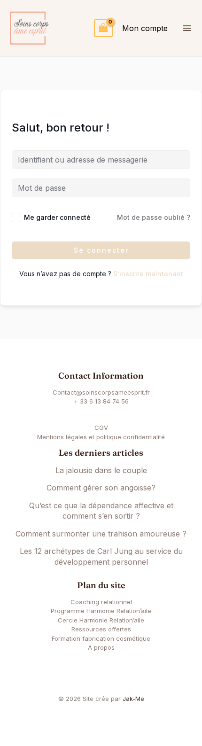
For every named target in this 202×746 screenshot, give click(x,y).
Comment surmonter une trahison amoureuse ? (101, 533)
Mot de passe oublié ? (153, 217)
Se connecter (101, 250)
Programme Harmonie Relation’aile (101, 610)
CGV (101, 427)
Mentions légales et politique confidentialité (101, 437)
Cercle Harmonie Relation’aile (101, 620)
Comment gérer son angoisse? (101, 487)
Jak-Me (133, 698)
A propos (101, 647)
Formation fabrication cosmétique (101, 638)
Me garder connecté (57, 217)
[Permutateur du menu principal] (186, 28)
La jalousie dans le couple (101, 470)
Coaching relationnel (101, 602)
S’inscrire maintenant (148, 274)
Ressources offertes (101, 629)
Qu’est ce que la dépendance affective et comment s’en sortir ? (101, 511)
